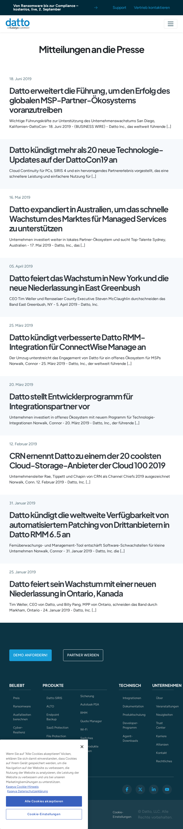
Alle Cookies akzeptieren (44, 801)
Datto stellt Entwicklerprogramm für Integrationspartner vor (71, 401)
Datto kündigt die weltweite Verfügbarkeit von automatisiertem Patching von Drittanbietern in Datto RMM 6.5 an (89, 524)
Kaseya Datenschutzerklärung (27, 791)
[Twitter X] (140, 789)
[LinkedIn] (153, 789)
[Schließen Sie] (82, 746)
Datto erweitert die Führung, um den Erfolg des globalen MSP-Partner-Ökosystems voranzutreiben (89, 99)
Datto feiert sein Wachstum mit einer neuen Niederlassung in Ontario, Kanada (82, 588)
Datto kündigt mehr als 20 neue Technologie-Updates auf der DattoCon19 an (86, 154)
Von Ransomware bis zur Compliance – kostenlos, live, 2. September (45, 7)
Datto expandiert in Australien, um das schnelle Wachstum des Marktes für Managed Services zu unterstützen (88, 218)
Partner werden (83, 655)
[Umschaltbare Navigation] (170, 24)
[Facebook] (127, 789)
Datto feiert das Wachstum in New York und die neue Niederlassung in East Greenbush (88, 282)
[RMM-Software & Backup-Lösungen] (18, 24)
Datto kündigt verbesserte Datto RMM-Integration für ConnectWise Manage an (77, 342)
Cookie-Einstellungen (122, 814)
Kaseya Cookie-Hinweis (22, 786)
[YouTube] (167, 789)
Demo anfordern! (30, 655)
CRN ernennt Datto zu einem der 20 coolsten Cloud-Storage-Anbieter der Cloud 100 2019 (87, 460)
